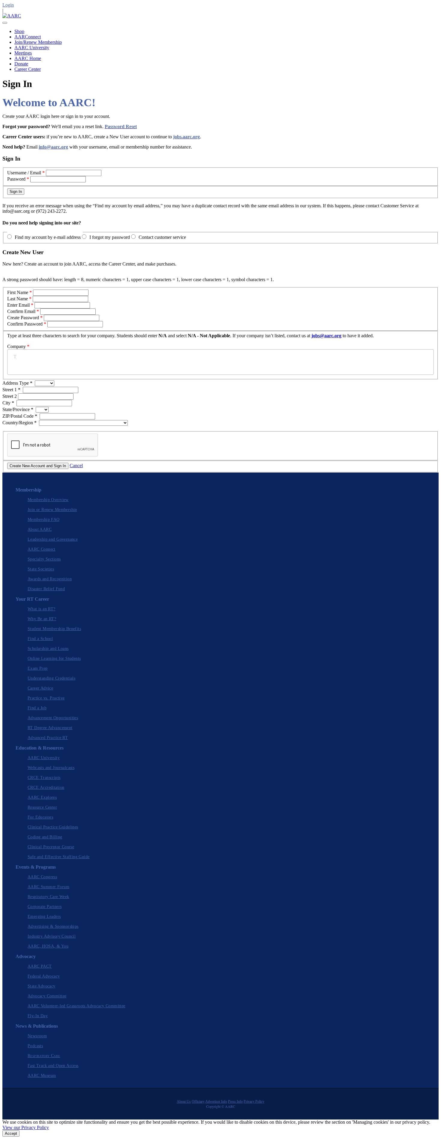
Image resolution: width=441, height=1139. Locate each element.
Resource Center (42, 807)
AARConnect (27, 36)
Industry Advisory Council (52, 936)
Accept (11, 1133)
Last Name (17, 298)
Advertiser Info (216, 1101)
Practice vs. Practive (46, 698)
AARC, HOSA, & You (48, 946)
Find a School (40, 638)
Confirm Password (25, 323)
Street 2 (10, 396)
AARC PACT (40, 966)
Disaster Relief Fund (46, 589)
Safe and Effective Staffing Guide (58, 857)
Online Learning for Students (54, 658)
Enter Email (18, 305)
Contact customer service (162, 237)
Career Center (27, 69)
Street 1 (11, 389)
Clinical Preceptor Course (51, 847)
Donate (21, 63)
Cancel (76, 465)
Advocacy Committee (47, 996)
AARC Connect (42, 549)
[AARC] (11, 15)
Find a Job (37, 708)
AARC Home (27, 58)
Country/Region (19, 422)
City (8, 402)
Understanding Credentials (51, 678)
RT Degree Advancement (50, 728)
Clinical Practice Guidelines (53, 827)
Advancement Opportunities (53, 718)
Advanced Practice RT (48, 737)
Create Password (23, 317)
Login (8, 5)
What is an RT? (42, 609)
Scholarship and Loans (48, 648)
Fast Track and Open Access (53, 1065)
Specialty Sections (44, 559)
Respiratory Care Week (48, 896)
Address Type (17, 383)
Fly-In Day (38, 1016)
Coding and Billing (45, 837)
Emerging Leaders (44, 916)
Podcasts (35, 1046)
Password (16, 179)
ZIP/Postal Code (19, 416)
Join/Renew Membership (38, 42)
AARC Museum (42, 1075)
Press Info (235, 1101)
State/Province (17, 409)
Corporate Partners (45, 906)
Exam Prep (38, 668)
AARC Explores (42, 797)
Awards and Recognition (50, 579)
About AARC (40, 529)
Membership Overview (48, 499)
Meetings (23, 53)
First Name (17, 292)
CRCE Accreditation (46, 787)
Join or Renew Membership (52, 509)
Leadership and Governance (53, 539)
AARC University (31, 47)
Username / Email (24, 172)
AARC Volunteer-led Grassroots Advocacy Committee (76, 1006)
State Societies (41, 569)
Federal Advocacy (44, 976)
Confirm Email (21, 311)
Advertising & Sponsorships (53, 926)
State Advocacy (42, 986)
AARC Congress (42, 877)
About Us (184, 1101)
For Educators (40, 817)
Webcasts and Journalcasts (51, 767)
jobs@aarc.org (326, 335)
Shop (19, 31)
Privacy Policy (254, 1101)
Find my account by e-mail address (48, 237)
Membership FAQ (44, 519)
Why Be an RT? (42, 619)
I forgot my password (109, 237)
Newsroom (37, 1036)
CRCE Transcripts (44, 777)
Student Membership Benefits (54, 629)
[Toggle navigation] (4, 23)
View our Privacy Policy (25, 1127)
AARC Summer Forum (48, 887)
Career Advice (40, 688)
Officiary (198, 1101)
